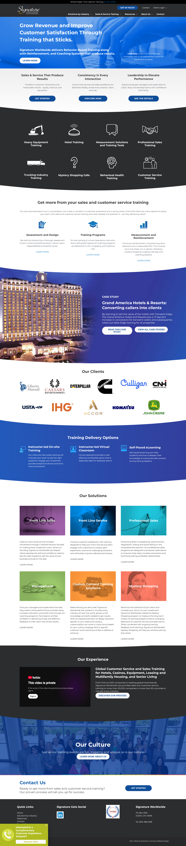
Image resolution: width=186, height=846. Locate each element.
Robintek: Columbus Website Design (155, 841)
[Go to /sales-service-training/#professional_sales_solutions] (143, 520)
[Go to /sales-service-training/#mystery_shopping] (143, 586)
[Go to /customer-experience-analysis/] (143, 57)
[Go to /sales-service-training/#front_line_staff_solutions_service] (93, 521)
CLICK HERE (110, 2)
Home (20, 813)
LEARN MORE (42, 252)
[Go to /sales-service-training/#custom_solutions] (93, 586)
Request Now (31, 842)
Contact (21, 821)
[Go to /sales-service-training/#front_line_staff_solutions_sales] (42, 520)
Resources (22, 818)
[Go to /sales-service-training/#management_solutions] (42, 586)
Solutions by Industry (27, 815)
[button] (127, 8)
